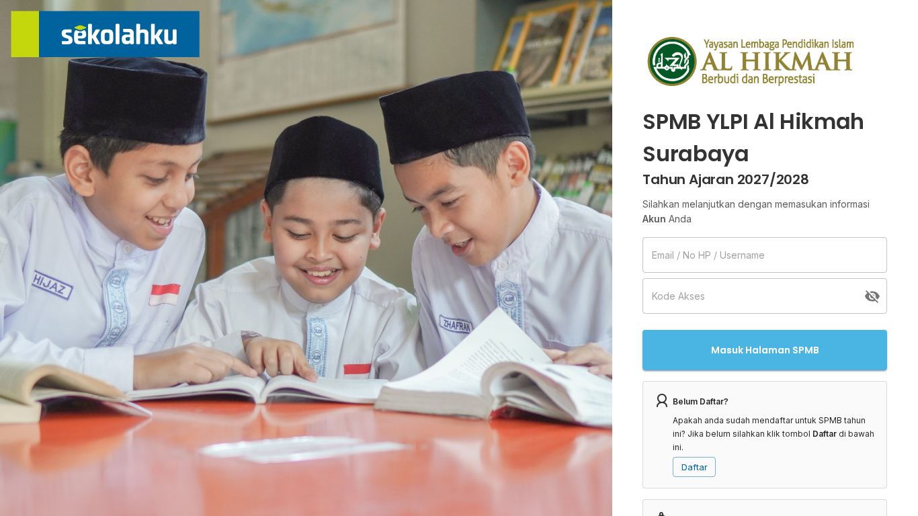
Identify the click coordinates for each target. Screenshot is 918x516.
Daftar (694, 467)
